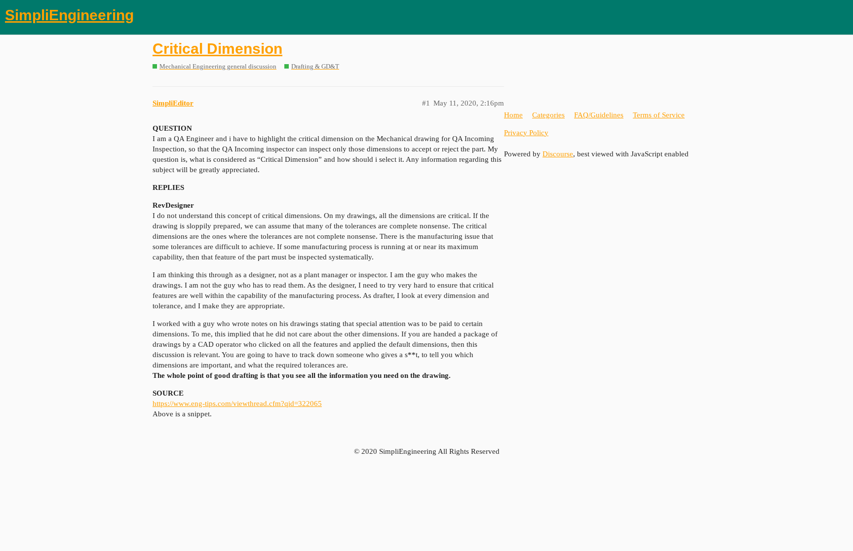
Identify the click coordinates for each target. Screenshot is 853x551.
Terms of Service (659, 115)
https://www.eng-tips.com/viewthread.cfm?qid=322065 (237, 403)
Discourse (558, 154)
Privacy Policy (526, 133)
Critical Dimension (217, 48)
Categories (548, 115)
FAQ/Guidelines (598, 115)
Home (513, 115)
